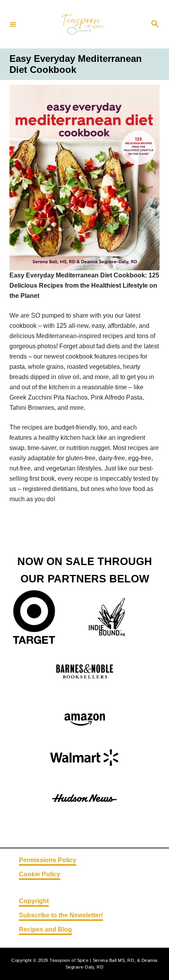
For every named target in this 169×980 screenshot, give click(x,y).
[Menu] (13, 24)
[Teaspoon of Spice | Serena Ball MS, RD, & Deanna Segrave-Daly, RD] (83, 24)
